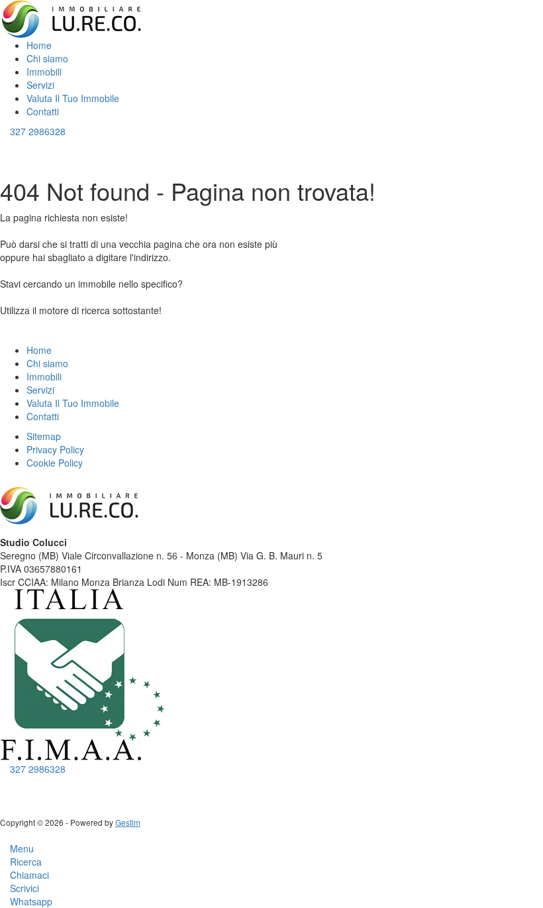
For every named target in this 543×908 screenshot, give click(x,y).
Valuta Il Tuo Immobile (72, 98)
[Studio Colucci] (72, 18)
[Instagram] (13, 782)
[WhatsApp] (23, 782)
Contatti (42, 111)
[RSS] (33, 782)
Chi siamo (47, 58)
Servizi (40, 84)
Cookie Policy (54, 462)
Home (39, 45)
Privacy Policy (55, 449)
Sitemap (43, 436)
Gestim (127, 822)
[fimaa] (83, 673)
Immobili (45, 71)
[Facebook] (3, 782)
